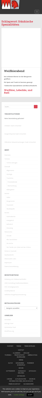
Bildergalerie (10, 190)
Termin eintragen (12, 163)
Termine (7, 159)
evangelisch (10, 220)
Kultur (8, 197)
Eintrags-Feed (8, 323)
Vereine (6, 193)
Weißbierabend (14, 71)
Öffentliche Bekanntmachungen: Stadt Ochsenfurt (20, 142)
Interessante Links (10, 259)
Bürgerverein (11, 201)
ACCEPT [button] (30, 395)
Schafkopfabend (9, 291)
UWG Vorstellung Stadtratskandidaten (16, 283)
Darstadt (7, 166)
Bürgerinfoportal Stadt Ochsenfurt (15, 134)
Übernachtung (12, 186)
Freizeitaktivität (12, 182)
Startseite (7, 155)
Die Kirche (10, 243)
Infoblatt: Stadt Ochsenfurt (12, 126)
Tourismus (10, 178)
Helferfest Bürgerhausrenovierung (15, 294)
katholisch (10, 224)
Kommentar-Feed (10, 327)
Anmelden (7, 320)
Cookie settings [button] (19, 395)
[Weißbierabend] (21, 47)
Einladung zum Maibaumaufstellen (15, 279)
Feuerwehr (10, 205)
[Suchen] (36, 106)
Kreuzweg (10, 228)
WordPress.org (9, 331)
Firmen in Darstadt (10, 251)
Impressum (8, 262)
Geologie (9, 174)
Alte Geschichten (12, 239)
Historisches (8, 232)
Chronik (9, 236)
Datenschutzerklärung (11, 266)
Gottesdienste (11, 216)
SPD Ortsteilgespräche (11, 287)
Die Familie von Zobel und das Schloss (19, 247)
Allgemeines (10, 170)
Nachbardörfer (9, 255)
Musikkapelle (11, 209)
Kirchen (6, 213)
